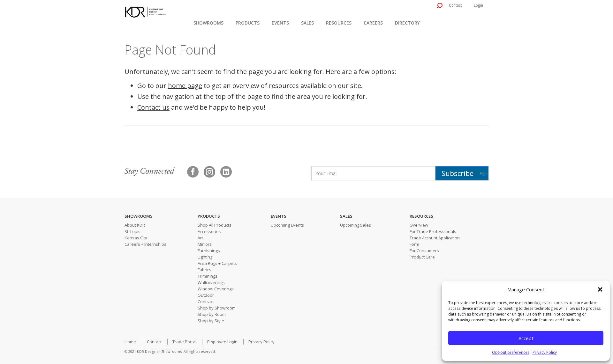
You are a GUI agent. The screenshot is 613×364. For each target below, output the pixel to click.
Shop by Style (211, 321)
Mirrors (205, 244)
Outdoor (206, 295)
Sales (307, 23)
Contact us (153, 107)
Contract (206, 301)
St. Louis (132, 231)
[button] (600, 289)
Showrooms (208, 23)
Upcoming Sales (355, 225)
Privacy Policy (545, 352)
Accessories (209, 231)
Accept (526, 338)
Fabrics (204, 270)
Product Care (422, 257)
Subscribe (457, 173)
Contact (455, 5)
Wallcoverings (211, 282)
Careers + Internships (145, 244)
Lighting (205, 257)
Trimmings (207, 276)
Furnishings (209, 250)
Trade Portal (184, 342)
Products (248, 23)
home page (185, 85)
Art (200, 238)
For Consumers (424, 250)
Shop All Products (214, 225)
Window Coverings (216, 289)
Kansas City (136, 238)
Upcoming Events (287, 225)
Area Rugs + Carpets (217, 263)
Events (280, 23)
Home (130, 342)
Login (478, 5)
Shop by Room (212, 314)
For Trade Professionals (433, 231)
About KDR (135, 225)
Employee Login (222, 342)
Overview (419, 225)
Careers (373, 23)
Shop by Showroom (217, 308)
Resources (339, 23)
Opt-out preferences (510, 352)
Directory (407, 23)
